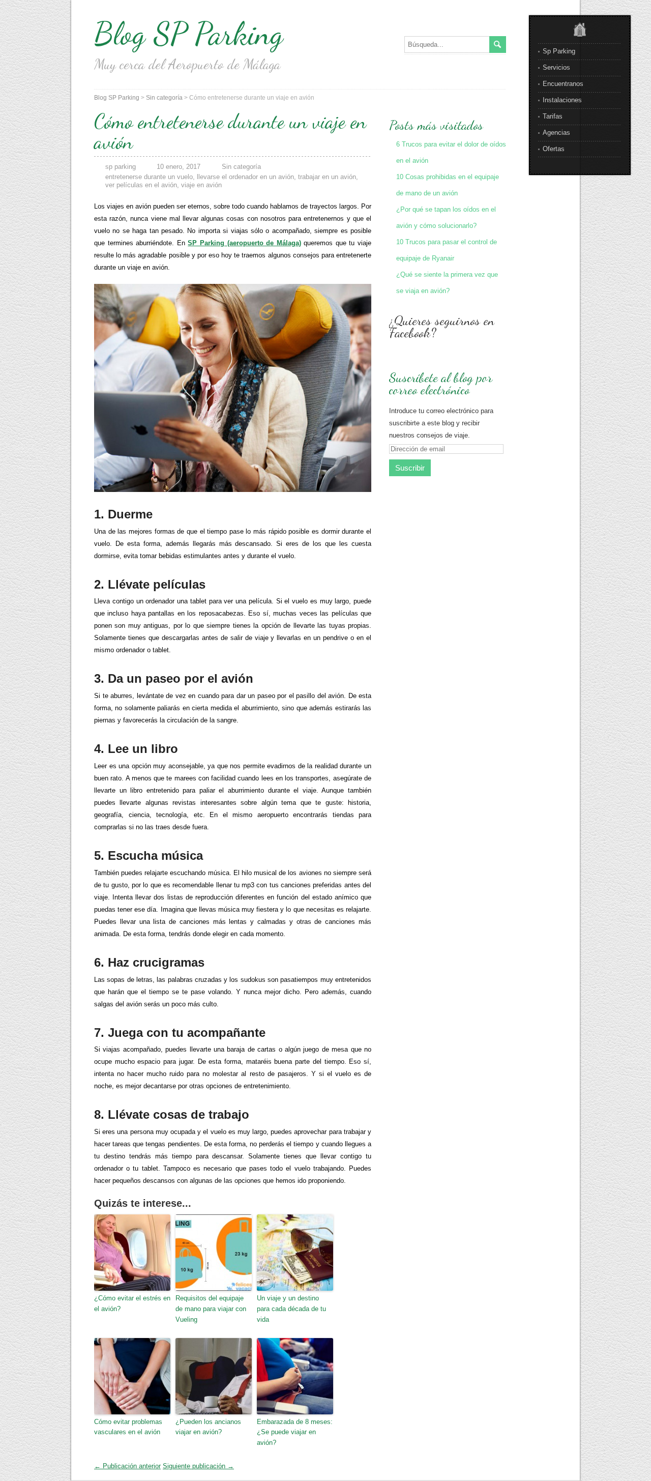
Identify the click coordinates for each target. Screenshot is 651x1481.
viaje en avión (201, 185)
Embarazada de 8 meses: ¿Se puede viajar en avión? (295, 1432)
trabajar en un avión (327, 177)
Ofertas (554, 149)
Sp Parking (559, 51)
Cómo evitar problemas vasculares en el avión (128, 1427)
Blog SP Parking (188, 33)
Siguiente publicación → (198, 1466)
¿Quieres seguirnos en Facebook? (441, 326)
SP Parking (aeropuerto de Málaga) (244, 243)
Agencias (556, 132)
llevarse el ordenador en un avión (245, 177)
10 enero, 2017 (178, 166)
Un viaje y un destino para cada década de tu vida (291, 1308)
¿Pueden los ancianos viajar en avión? (208, 1427)
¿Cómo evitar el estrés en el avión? (132, 1303)
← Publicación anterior (127, 1466)
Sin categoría (164, 97)
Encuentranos (563, 84)
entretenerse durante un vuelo (149, 177)
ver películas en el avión (141, 185)
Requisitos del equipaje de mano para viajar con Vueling (210, 1308)
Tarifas (553, 116)
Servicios (556, 67)
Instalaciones (562, 100)
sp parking (120, 166)
